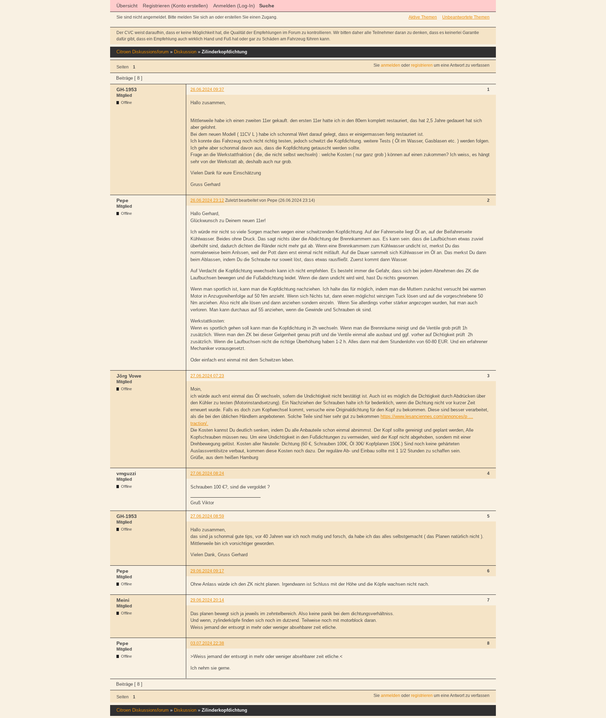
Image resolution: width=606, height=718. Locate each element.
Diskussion (185, 51)
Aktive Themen (423, 17)
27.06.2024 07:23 (207, 375)
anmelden (390, 65)
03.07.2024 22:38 (207, 643)
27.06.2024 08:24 (207, 473)
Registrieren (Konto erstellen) (175, 5)
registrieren (422, 65)
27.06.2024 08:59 (207, 516)
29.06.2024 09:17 (207, 571)
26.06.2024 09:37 (207, 89)
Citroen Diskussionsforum (142, 51)
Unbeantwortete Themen (466, 17)
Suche (266, 5)
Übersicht (126, 5)
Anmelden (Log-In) (234, 5)
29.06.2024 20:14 (207, 600)
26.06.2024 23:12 (207, 200)
